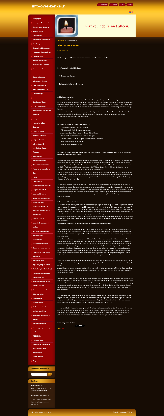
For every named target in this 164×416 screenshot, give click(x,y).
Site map (114, 4)
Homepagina (103, 4)
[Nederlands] (130, 12)
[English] (132, 12)
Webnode (130, 412)
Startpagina (60, 40)
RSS (123, 4)
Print (130, 4)
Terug (59, 328)
